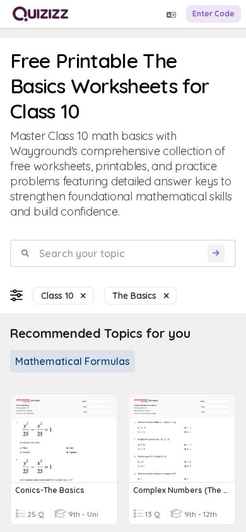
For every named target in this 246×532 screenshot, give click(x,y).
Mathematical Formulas (72, 361)
